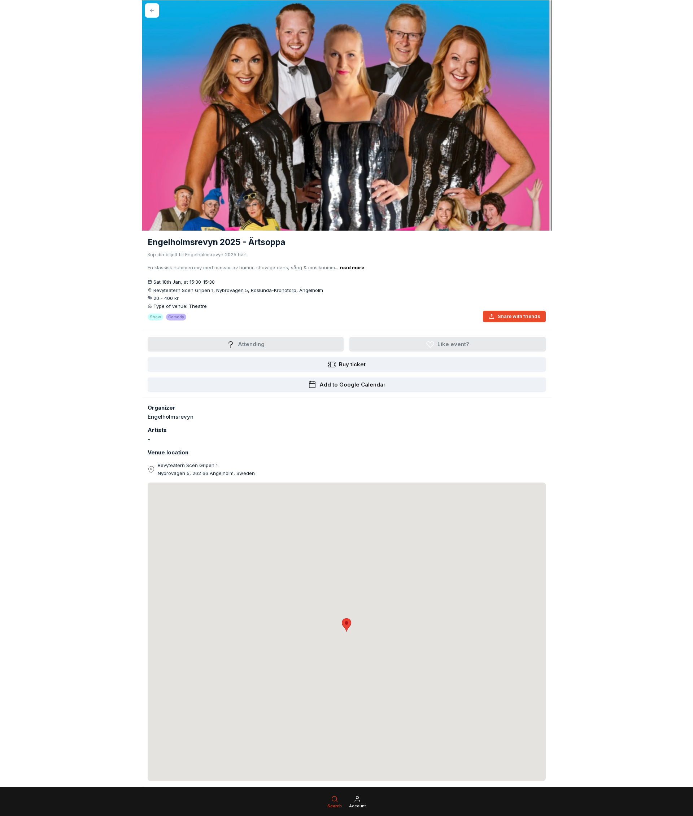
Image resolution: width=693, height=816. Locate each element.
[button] (346, 625)
